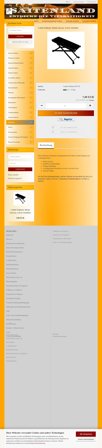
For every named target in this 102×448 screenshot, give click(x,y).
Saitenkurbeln (13, 88)
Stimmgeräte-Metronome (16, 98)
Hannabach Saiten (12, 269)
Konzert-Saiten (13, 53)
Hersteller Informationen (14, 252)
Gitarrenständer (13, 112)
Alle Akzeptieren (86, 434)
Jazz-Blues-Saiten (14, 78)
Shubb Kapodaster (12, 264)
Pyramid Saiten (11, 256)
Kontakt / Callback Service (15, 328)
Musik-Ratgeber (11, 281)
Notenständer (12, 132)
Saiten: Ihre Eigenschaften (15, 248)
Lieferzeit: (41, 90)
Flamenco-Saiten (14, 58)
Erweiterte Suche (20, 42)
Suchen (20, 36)
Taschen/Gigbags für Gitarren (18, 137)
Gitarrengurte (12, 107)
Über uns (9, 239)
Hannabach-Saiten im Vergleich (16, 286)
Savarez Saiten (11, 273)
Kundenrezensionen (65, 145)
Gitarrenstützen (13, 117)
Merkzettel (92, 2)
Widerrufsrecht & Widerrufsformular (18, 307)
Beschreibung (46, 145)
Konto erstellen (13, 175)
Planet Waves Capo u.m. (14, 277)
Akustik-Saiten (13, 68)
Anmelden (20, 169)
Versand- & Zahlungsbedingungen (17, 303)
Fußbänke (11, 122)
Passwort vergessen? (15, 178)
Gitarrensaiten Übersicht (16, 83)
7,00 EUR (20, 218)
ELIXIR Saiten (11, 324)
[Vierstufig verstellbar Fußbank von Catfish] (66, 50)
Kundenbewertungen (13, 298)
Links (8, 332)
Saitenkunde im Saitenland (15, 243)
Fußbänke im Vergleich (14, 290)
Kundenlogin (79, 2)
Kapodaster (12, 102)
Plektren (11, 93)
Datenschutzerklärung (37, 443)
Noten (10, 127)
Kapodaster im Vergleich (14, 294)
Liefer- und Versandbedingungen (17, 315)
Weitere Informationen (86, 439)
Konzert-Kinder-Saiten (15, 63)
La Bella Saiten (11, 260)
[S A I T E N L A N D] (16, 11)
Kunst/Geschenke (14, 142)
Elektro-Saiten (13, 73)
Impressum (9, 235)
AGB (8, 311)
